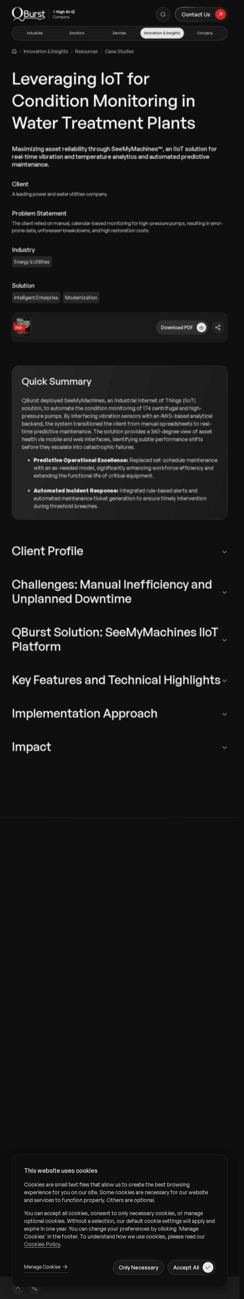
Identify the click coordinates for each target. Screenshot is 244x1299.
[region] (119, 1214)
